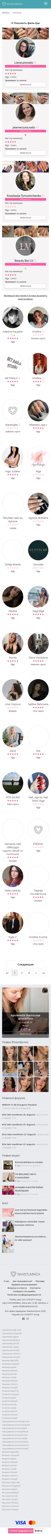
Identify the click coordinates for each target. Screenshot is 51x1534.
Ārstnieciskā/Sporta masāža (29, 1162)
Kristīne (37, 331)
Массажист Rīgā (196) (10, 1482)
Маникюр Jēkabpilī (9, 1370)
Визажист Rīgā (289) (10, 1452)
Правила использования (24, 1284)
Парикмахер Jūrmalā (10, 1343)
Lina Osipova (13, 704)
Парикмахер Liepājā (10, 1347)
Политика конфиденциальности (24, 1294)
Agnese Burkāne (38, 517)
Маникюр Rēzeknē (9, 1381)
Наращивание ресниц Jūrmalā (14, 1435)
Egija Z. (13, 937)
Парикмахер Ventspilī (11, 1357)
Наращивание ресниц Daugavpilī (16, 1425)
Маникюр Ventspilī (9, 1387)
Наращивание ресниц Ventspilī (15, 1448)
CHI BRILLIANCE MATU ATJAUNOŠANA (25, 1176)
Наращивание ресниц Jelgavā (14, 1428)
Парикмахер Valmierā (11, 1353)
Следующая (25, 964)
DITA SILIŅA (13, 797)
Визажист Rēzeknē (9, 1472)
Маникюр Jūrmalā (9, 1374)
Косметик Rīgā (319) (10, 1391)
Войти (38, 1530)
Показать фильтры (26, 23)
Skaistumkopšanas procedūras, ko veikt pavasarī (30, 1238)
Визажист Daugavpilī (10, 1455)
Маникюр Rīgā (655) (10, 1360)
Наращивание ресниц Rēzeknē (15, 1442)
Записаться (25, 84)
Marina (13, 611)
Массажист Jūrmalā (10, 1496)
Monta (13, 657)
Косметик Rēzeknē (9, 1411)
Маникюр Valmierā (10, 1384)
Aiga (38, 471)
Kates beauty (13, 890)
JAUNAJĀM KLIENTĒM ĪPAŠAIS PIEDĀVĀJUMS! (29, 1189)
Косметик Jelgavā (9, 1398)
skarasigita (11, 424)
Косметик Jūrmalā (9, 1404)
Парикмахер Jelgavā (10, 1337)
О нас (6, 1281)
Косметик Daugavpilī (10, 1394)
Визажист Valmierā (10, 1475)
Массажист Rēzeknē (10, 1503)
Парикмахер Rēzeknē (11, 1350)
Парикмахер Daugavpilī (12, 1333)
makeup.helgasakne (11, 1108)
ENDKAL (38, 843)
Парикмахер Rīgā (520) (11, 1330)
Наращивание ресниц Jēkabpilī (15, 1431)
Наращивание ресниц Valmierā (15, 1445)
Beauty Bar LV (24, 260)
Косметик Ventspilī (9, 1418)
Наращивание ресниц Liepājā (14, 1438)
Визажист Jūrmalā (9, 1465)
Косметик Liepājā (9, 1408)
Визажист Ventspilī (9, 1479)
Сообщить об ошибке (24, 1291)
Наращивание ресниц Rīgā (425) (15, 1421)
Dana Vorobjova (38, 657)
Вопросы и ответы (17, 1288)
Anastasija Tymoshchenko (24, 195)
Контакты (35, 1288)
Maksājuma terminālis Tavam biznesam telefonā (30, 1223)
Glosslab (38, 564)
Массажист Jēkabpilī (10, 1492)
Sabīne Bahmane (38, 704)
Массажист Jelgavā (9, 1489)
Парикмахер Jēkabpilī (11, 1340)
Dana (13, 750)
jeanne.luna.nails (24, 127)
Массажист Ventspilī (10, 1509)
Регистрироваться (22, 1530)
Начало (5, 12)
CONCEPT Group (31, 1314)
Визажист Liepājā (9, 1469)
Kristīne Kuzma (38, 937)
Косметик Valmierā (10, 1414)
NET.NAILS (11, 378)
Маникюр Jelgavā (9, 1367)
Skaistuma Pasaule (29, 1181)
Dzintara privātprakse (31, 1165)
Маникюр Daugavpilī (10, 1364)
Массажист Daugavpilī (11, 1486)
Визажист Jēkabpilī (9, 1462)
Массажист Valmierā (10, 1506)
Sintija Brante (13, 564)
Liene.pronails (23, 62)
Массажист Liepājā (9, 1499)
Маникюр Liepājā (9, 1377)
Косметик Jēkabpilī (9, 1401)
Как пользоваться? (22, 1281)
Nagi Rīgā (38, 611)
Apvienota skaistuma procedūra (25, 1016)
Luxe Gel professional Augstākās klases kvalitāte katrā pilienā (31, 1212)
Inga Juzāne (13, 471)
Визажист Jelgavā (9, 1459)
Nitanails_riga (37, 424)
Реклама (40, 1281)
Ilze (38, 750)
